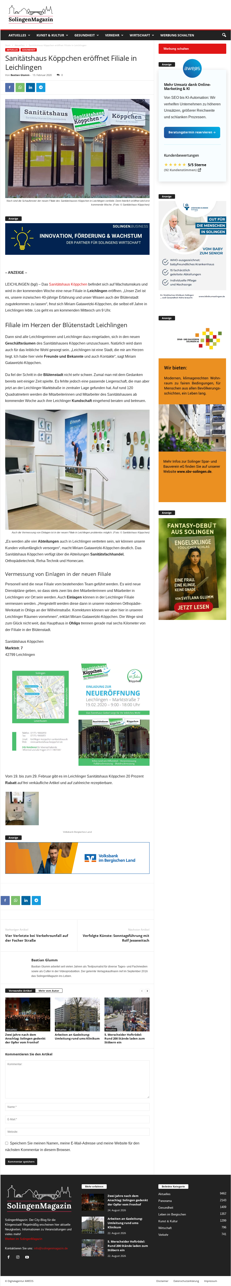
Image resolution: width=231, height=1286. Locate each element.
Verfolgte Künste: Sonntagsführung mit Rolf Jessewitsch (116, 938)
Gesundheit (84, 35)
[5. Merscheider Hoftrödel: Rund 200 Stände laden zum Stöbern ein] (127, 1014)
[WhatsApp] (20, 87)
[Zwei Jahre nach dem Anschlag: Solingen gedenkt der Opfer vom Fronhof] (27, 1014)
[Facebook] (9, 87)
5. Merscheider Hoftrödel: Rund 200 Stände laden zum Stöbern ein (124, 1038)
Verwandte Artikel (20, 990)
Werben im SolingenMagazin (23, 1239)
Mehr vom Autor (49, 990)
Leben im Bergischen (172, 1214)
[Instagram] (18, 1257)
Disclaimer (162, 1281)
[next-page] (147, 990)
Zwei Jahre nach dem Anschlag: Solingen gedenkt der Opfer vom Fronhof (25, 1038)
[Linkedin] (30, 87)
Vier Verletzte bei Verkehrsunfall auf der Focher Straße (36, 938)
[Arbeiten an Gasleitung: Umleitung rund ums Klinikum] (77, 1014)
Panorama (165, 1201)
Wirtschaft (140, 35)
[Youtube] (27, 1257)
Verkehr (112, 35)
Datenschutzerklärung (186, 1281)
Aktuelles (17, 35)
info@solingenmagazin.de (51, 1248)
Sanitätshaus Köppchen (68, 284)
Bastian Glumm (20, 75)
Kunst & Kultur (50, 35)
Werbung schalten (177, 35)
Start (7, 45)
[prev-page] (142, 990)
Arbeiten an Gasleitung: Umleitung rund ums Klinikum (77, 1036)
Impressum (210, 1281)
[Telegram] (40, 87)
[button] (224, 35)
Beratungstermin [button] (192, 132)
